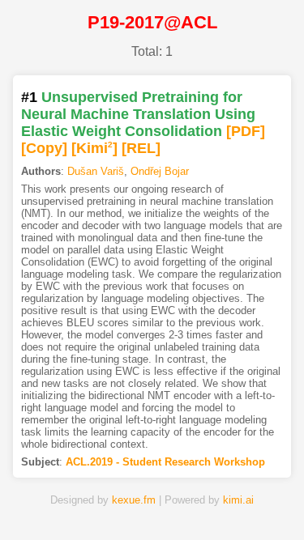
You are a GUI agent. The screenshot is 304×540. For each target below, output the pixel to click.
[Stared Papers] (152, 502)
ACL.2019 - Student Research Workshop (165, 462)
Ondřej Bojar (160, 171)
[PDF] (245, 131)
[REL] (141, 148)
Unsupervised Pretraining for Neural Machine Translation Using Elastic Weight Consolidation (138, 114)
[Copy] (44, 148)
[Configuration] (201, 502)
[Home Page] (55, 502)
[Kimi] (94, 148)
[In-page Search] (103, 502)
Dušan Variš (95, 171)
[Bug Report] (249, 502)
